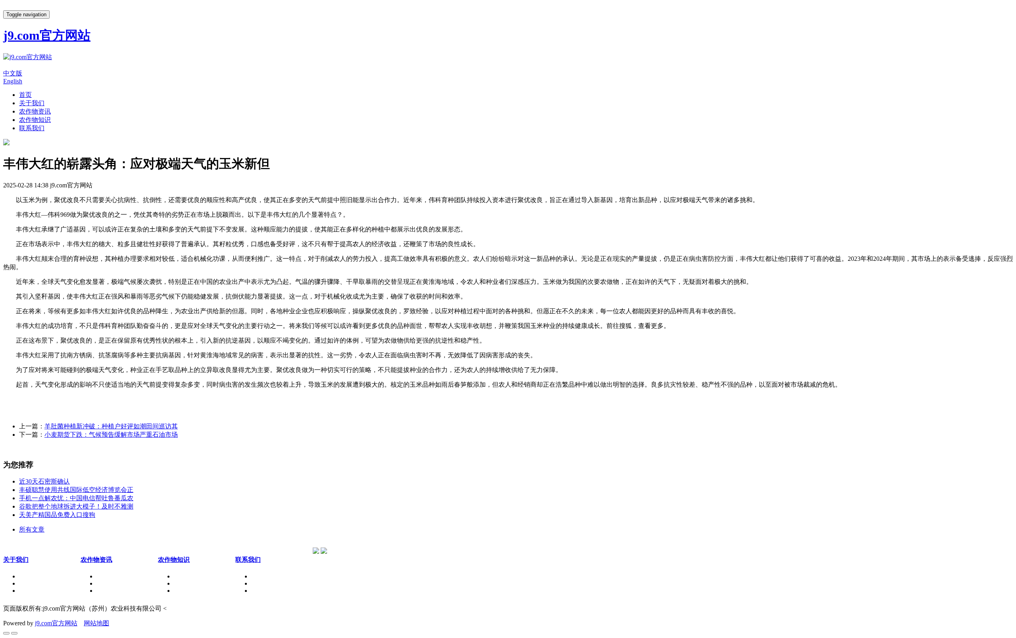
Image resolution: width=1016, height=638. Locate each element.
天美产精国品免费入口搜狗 (57, 514)
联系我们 (31, 128)
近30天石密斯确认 (44, 481)
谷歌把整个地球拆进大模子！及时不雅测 (76, 506)
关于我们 (31, 103)
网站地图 (96, 623)
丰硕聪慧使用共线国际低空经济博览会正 (76, 489)
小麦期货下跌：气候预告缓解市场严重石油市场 (111, 434)
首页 (25, 94)
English (12, 81)
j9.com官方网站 (56, 623)
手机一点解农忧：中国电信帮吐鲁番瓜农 (76, 498)
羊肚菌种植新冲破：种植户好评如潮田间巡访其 (111, 426)
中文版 (12, 73)
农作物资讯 (35, 111)
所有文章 (31, 529)
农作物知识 (35, 119)
